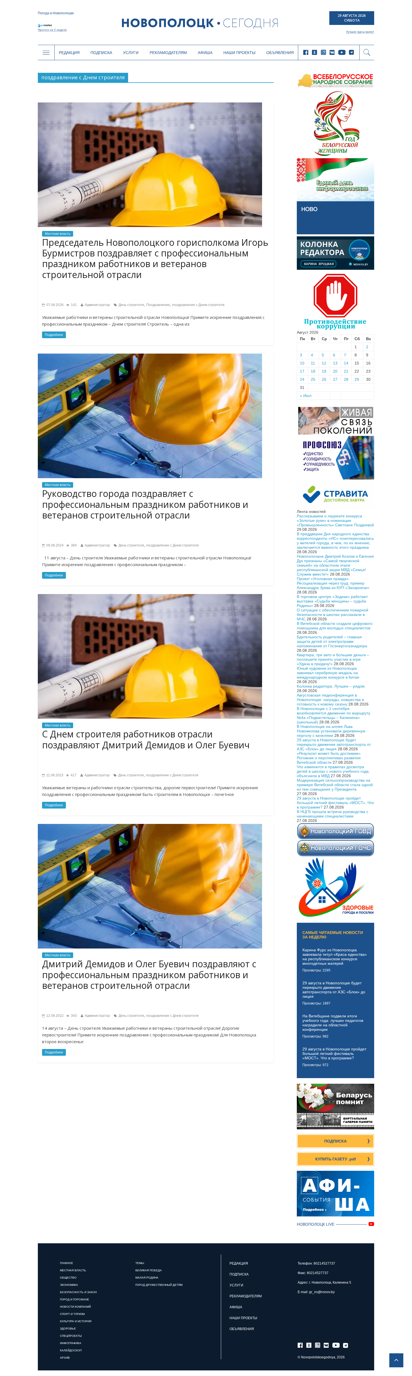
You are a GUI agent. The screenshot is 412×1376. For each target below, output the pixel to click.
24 (302, 379)
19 (324, 371)
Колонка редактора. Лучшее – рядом (331, 686)
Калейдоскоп (71, 1350)
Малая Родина (146, 1277)
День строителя (131, 305)
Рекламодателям (168, 52)
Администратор (97, 305)
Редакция (69, 52)
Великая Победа (148, 1270)
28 (346, 379)
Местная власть (57, 234)
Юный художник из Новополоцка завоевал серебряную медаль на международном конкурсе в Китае (328, 672)
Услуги (130, 52)
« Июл (305, 395)
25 (313, 379)
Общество (68, 1277)
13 (335, 363)
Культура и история (75, 1321)
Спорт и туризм (72, 1314)
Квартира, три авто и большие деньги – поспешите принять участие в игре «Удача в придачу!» (333, 659)
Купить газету (335, 1159)
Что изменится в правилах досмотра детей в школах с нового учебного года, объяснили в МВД (333, 771)
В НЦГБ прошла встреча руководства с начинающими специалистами (332, 813)
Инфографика (70, 1343)
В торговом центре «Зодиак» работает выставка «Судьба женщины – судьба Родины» (332, 601)
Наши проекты (239, 52)
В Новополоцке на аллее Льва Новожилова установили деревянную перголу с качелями (331, 731)
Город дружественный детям (158, 1284)
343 (73, 1016)
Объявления (280, 52)
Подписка (101, 52)
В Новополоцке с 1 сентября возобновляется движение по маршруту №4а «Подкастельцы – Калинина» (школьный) (333, 715)
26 (324, 379)
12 (324, 363)
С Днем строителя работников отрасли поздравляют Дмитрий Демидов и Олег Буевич (146, 739)
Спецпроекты (71, 1335)
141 (73, 305)
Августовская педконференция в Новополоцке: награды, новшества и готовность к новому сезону (330, 699)
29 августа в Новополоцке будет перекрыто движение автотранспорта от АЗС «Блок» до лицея (334, 744)
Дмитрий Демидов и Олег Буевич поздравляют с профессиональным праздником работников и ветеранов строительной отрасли (149, 974)
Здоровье (68, 1328)
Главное (66, 1263)
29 (357, 379)
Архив (65, 1357)
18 (313, 371)
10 (302, 363)
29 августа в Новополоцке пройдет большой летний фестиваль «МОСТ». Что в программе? (335, 802)
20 (335, 371)
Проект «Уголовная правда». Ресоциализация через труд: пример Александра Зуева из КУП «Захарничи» (333, 583)
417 (73, 775)
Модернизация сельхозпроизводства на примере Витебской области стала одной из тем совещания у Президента (335, 784)
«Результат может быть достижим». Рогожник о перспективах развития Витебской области (329, 758)
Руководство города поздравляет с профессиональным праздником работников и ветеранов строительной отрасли (145, 504)
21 (346, 371)
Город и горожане (74, 1299)
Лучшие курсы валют (360, 31)
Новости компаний (75, 1306)
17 (302, 371)
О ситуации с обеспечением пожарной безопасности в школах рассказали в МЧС (332, 614)
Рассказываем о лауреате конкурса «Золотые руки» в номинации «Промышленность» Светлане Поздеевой (335, 520)
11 (313, 363)
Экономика (69, 1284)
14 (346, 363)
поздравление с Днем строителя (198, 305)
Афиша (205, 52)
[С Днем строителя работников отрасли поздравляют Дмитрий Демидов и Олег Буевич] (150, 596)
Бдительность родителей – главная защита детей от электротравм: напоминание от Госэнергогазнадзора (332, 641)
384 (73, 545)
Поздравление (158, 305)
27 (335, 379)
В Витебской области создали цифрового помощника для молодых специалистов (334, 625)
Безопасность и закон (78, 1292)
